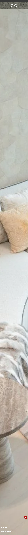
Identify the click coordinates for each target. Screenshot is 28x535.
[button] (25, 517)
